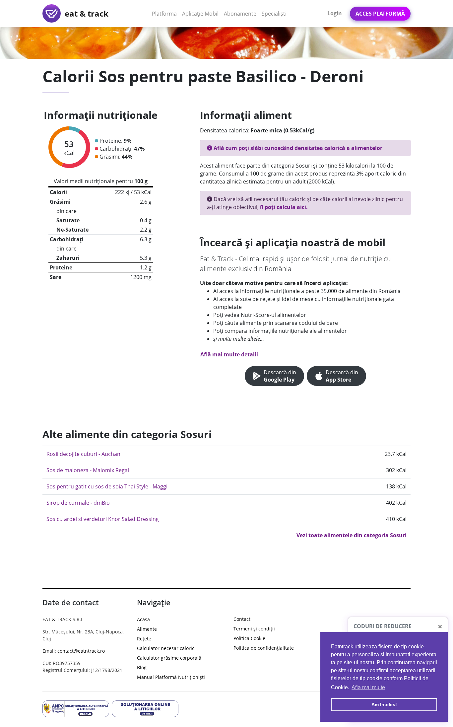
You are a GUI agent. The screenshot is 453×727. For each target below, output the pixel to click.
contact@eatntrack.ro (81, 651)
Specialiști (274, 13)
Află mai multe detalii (229, 354)
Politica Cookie (249, 638)
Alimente (147, 629)
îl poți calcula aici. (284, 207)
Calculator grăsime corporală (169, 658)
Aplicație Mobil (201, 13)
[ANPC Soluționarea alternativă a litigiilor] (75, 708)
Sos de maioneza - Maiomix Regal (87, 470)
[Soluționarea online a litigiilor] (145, 708)
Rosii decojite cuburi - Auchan (83, 454)
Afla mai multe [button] (368, 687)
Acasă (143, 619)
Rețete (144, 638)
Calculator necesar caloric (165, 648)
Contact (241, 619)
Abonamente (240, 13)
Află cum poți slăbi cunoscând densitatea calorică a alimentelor (297, 148)
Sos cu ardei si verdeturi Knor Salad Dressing (102, 519)
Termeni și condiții (254, 628)
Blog (142, 667)
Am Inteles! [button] (384, 704)
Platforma (165, 13)
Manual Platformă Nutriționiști (171, 677)
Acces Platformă (380, 13)
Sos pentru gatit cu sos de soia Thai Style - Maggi (106, 486)
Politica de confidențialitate (263, 648)
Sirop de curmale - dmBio (78, 502)
